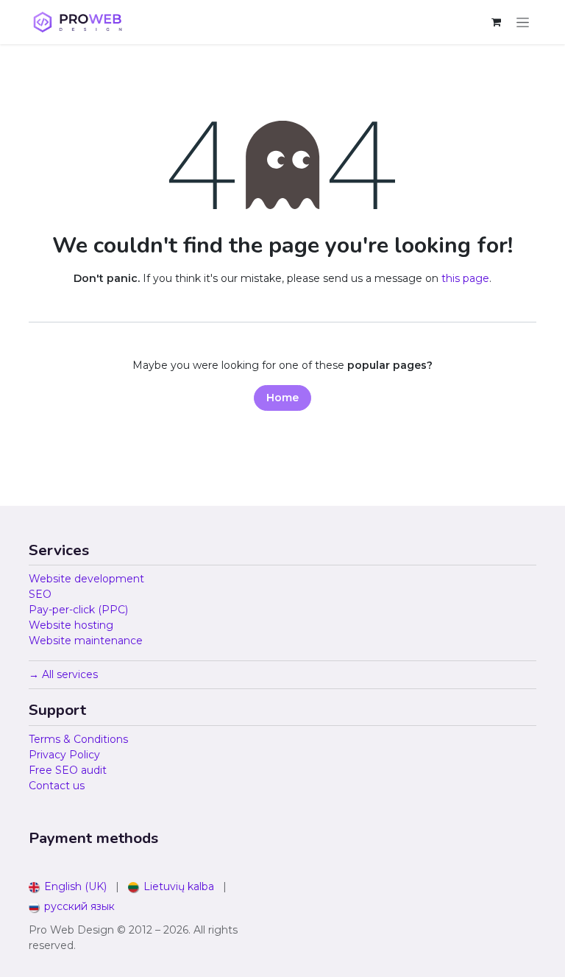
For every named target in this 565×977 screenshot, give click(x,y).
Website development (86, 578)
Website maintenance (86, 640)
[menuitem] (68, 887)
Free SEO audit (68, 770)
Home (282, 397)
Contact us (57, 785)
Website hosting (71, 625)
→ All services (63, 674)
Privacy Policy (64, 754)
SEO (40, 594)
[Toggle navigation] (522, 22)
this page (465, 278)
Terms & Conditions (78, 739)
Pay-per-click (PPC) (78, 609)
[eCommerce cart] (496, 22)
